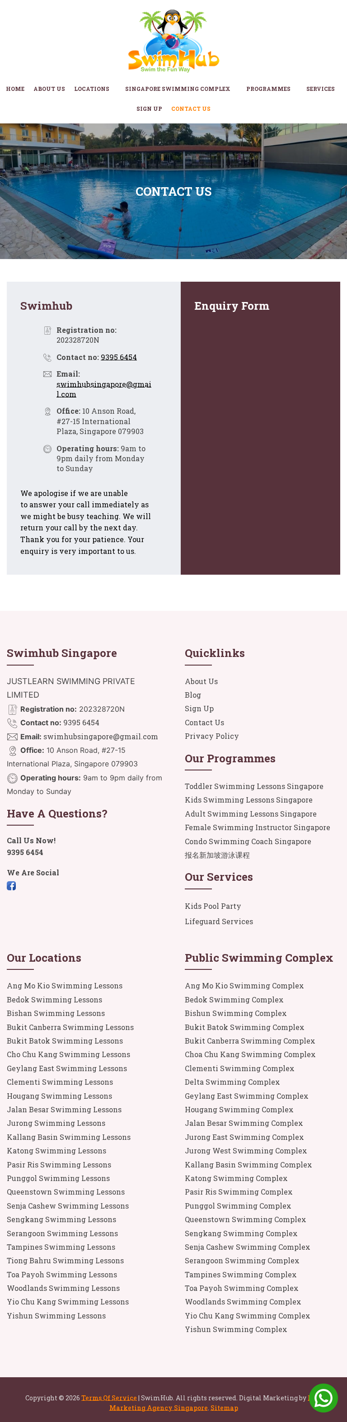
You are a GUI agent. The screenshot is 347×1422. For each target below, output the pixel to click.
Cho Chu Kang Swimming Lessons (68, 1054)
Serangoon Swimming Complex (242, 1260)
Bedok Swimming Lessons (54, 999)
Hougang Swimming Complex (239, 1109)
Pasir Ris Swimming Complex (239, 1191)
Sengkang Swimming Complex (241, 1233)
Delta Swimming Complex (232, 1082)
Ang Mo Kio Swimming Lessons (64, 985)
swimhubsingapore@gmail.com (100, 736)
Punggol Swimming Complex (238, 1205)
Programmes (268, 88)
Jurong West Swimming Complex (246, 1150)
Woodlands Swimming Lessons (63, 1288)
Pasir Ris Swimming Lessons (59, 1164)
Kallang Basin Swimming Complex (248, 1164)
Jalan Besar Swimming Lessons (64, 1109)
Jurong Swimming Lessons (56, 1123)
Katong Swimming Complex (236, 1178)
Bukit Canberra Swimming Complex (250, 1040)
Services (320, 88)
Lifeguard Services (219, 921)
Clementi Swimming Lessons (60, 1082)
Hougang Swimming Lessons (59, 1096)
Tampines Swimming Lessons (61, 1247)
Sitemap (224, 1407)
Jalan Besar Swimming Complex (244, 1123)
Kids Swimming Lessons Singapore (249, 799)
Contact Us (191, 108)
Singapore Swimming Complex (177, 88)
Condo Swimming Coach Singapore (248, 841)
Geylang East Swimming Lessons (67, 1068)
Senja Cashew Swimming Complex (247, 1247)
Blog (193, 694)
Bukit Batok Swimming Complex (245, 1027)
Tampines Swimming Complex (241, 1274)
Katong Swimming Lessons (56, 1150)
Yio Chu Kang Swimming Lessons (68, 1301)
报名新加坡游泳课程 (217, 855)
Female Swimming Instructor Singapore (257, 827)
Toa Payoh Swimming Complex (242, 1288)
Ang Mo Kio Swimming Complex (244, 985)
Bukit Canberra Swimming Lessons (70, 1027)
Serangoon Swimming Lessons (62, 1233)
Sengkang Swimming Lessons (61, 1219)
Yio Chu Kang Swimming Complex (247, 1315)
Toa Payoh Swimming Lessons (62, 1274)
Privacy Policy (212, 736)
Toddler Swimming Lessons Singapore (254, 786)
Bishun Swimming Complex (236, 1013)
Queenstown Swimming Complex (245, 1219)
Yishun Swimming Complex (236, 1329)
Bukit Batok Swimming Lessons (65, 1040)
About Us (49, 88)
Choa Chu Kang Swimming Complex (250, 1054)
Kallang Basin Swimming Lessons (69, 1137)
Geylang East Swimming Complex (247, 1096)
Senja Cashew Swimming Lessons (68, 1205)
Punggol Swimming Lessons (58, 1178)
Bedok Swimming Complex (234, 999)
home (15, 88)
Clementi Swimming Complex (240, 1068)
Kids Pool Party (213, 906)
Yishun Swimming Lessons (56, 1315)
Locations (91, 88)
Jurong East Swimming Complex (244, 1137)
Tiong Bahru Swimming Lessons (65, 1260)
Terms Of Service (109, 1398)
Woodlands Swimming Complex (243, 1301)
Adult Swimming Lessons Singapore (251, 813)
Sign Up (149, 108)
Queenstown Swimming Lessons (66, 1191)
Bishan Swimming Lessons (56, 1013)
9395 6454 (119, 357)
